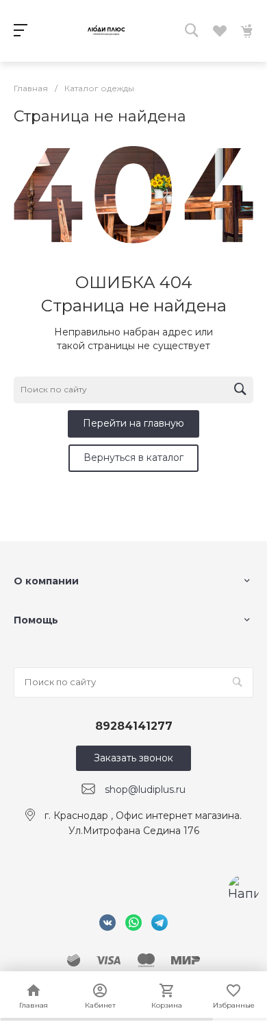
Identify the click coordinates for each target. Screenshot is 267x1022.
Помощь (36, 620)
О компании (46, 581)
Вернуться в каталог (133, 457)
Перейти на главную (133, 423)
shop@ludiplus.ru (145, 789)
